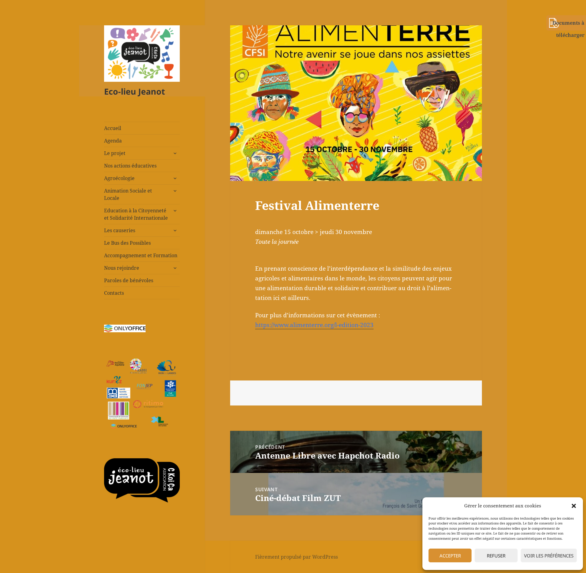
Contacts (114, 293)
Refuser (496, 556)
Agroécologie (119, 178)
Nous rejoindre (121, 268)
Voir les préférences (548, 556)
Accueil (112, 128)
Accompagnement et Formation (140, 255)
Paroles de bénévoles (128, 280)
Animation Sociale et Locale (128, 194)
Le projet (114, 153)
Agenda (113, 140)
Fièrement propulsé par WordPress (296, 556)
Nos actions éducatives (130, 165)
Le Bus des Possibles (127, 243)
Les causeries (119, 230)
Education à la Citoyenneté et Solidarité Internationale (136, 214)
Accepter (450, 556)
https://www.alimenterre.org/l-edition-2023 (314, 325)
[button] (574, 506)
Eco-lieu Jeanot (134, 91)
